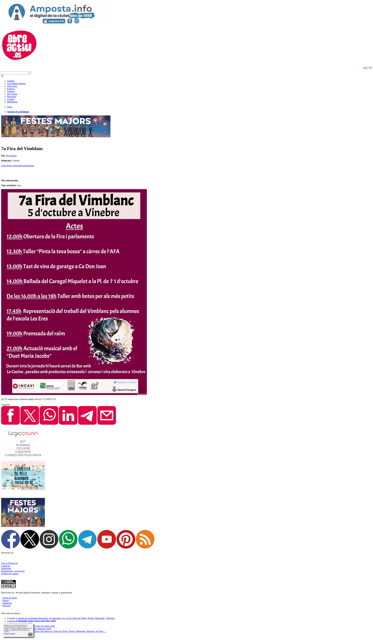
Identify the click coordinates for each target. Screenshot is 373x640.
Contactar (5, 566)
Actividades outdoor (16, 83)
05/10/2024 (11, 155)
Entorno (10, 88)
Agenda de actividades (18, 112)
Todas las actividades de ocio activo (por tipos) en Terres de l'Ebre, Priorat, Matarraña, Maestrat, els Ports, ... (56, 631)
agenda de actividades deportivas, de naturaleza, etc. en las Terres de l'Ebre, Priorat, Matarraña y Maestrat (66, 618)
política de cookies (9, 633)
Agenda (10, 81)
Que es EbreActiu (9, 563)
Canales (10, 99)
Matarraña (7, 603)
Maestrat (6, 605)
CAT (365, 67)
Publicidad (6, 568)
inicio (9, 107)
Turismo (11, 91)
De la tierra (12, 94)
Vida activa (12, 86)
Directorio (11, 96)
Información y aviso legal (12, 571)
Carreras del (31, 621)
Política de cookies (9, 573)
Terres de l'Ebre (9, 598)
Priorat (5, 600)
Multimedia (12, 102)
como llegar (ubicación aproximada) (17, 165)
